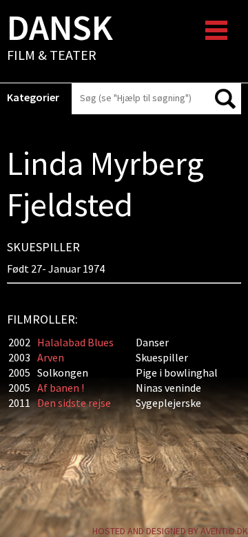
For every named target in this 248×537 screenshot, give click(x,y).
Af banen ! (60, 387)
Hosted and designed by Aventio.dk (170, 531)
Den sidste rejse (74, 403)
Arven (50, 357)
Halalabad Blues (75, 342)
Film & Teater (60, 38)
